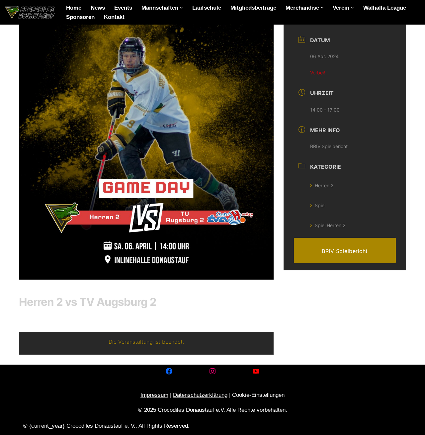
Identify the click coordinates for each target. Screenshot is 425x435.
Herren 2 (324, 185)
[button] (181, 7)
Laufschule (206, 8)
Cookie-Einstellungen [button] (258, 395)
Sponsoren (80, 17)
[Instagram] (212, 371)
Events (123, 8)
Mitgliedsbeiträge (253, 8)
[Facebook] (169, 371)
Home (73, 8)
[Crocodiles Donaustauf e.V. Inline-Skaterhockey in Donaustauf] (30, 12)
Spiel (320, 205)
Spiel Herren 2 (330, 225)
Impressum (154, 395)
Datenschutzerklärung (200, 395)
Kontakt (114, 17)
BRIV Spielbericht (329, 146)
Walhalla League (384, 8)
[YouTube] (256, 371)
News (98, 8)
